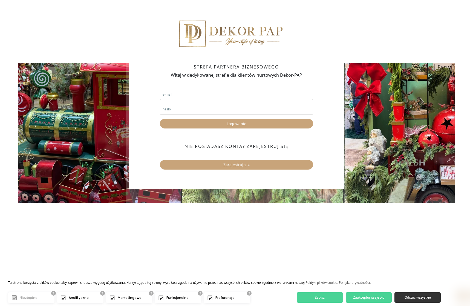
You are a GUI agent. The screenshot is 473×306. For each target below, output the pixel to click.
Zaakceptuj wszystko (368, 297)
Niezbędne (29, 297)
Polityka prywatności (354, 282)
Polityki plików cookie (321, 282)
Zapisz (320, 297)
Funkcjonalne (177, 297)
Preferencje (225, 297)
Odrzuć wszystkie (418, 297)
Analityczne (79, 297)
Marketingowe (130, 297)
